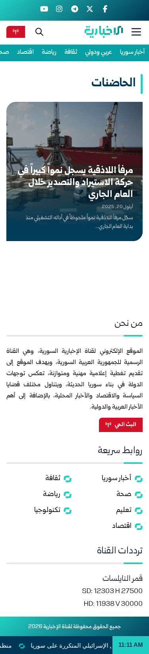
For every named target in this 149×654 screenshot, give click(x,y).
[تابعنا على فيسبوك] (105, 10)
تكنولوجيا (47, 511)
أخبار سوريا (132, 52)
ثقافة (70, 52)
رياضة (49, 52)
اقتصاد (25, 52)
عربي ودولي (98, 52)
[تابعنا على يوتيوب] (43, 10)
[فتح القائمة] (136, 31)
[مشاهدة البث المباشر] (15, 31)
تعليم (124, 511)
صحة (124, 495)
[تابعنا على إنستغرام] (59, 10)
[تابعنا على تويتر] (90, 10)
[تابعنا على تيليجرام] (74, 10)
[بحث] (39, 32)
